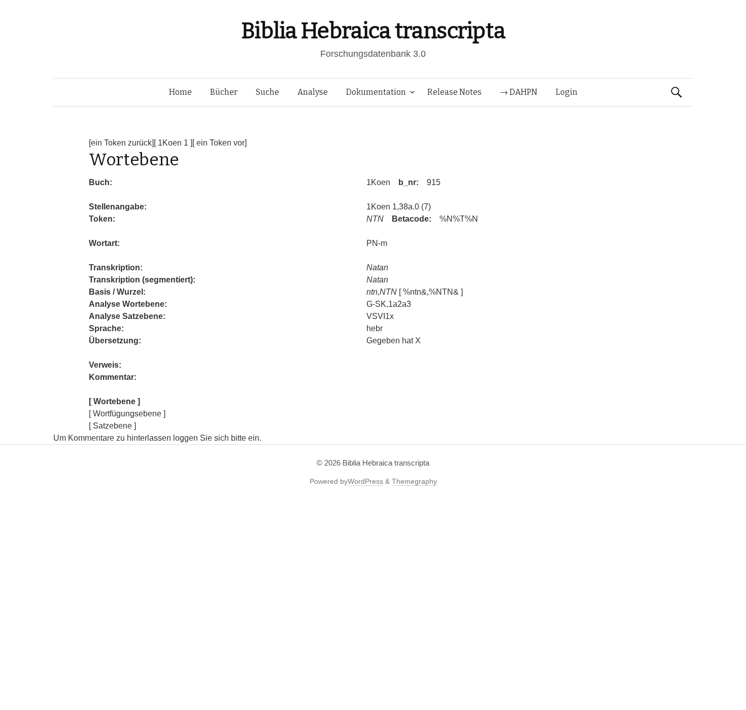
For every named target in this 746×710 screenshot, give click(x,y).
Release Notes (454, 92)
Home (180, 92)
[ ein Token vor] (219, 142)
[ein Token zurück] (121, 142)
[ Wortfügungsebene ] (127, 413)
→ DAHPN (518, 92)
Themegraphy (414, 481)
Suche (267, 92)
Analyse (312, 92)
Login (567, 92)
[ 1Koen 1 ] (173, 142)
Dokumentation (376, 92)
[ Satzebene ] (112, 425)
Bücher (224, 92)
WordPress (365, 481)
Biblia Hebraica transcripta (373, 31)
